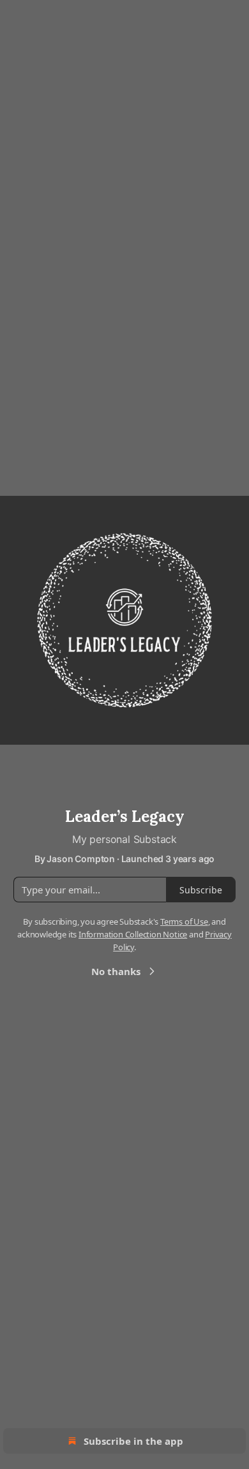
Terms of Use (184, 921)
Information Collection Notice (133, 934)
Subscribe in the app (133, 1441)
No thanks (115, 971)
